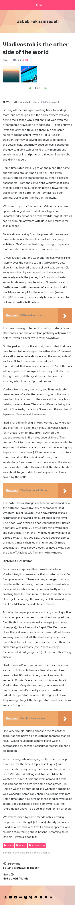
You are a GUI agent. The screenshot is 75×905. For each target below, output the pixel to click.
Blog (25, 60)
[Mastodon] (51, 897)
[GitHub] (35, 897)
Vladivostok (38, 845)
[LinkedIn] (20, 897)
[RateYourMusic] (46, 897)
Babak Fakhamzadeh (37, 21)
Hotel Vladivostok (49, 102)
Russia (23, 845)
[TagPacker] (41, 897)
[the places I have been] (15, 897)
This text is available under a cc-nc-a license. (27, 852)
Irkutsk (10, 845)
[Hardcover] (25, 897)
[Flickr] (10, 897)
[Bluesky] (30, 897)
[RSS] (5, 897)
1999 (16, 60)
